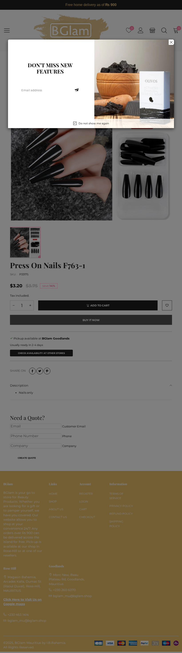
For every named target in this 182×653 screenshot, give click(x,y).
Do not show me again (94, 123)
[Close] (171, 42)
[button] (76, 90)
